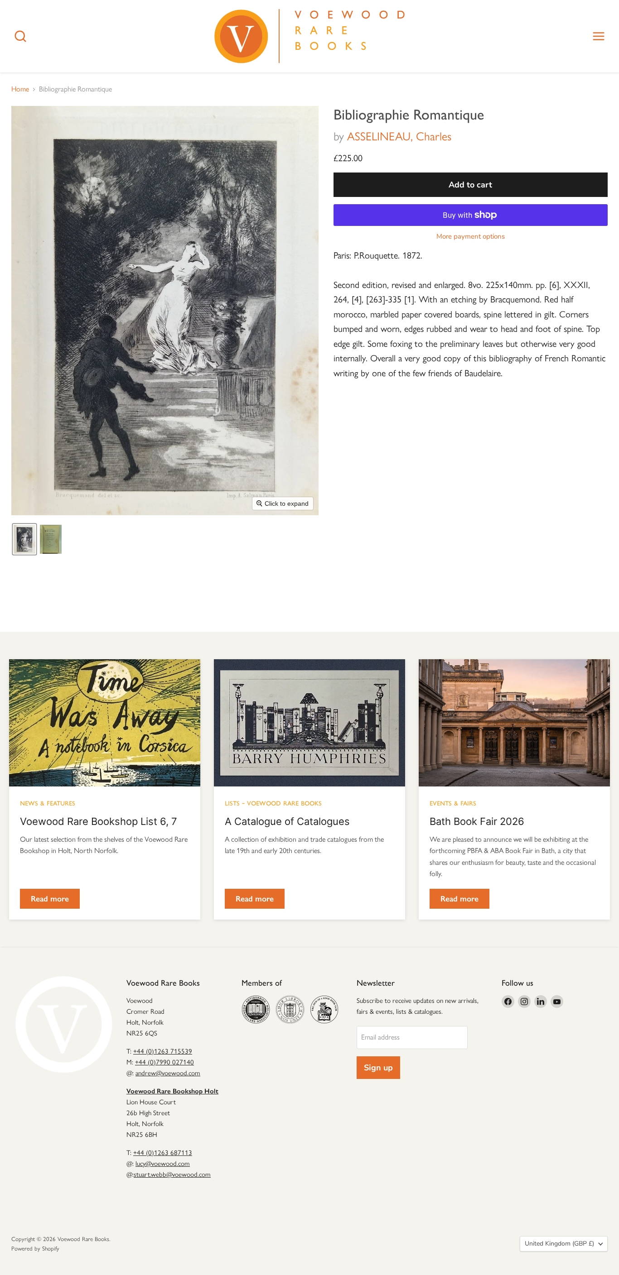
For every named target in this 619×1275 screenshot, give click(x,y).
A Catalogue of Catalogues (287, 821)
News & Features (47, 802)
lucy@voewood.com (162, 1164)
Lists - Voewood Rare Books (273, 802)
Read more (50, 899)
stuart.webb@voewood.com (172, 1174)
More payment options (470, 236)
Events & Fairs (453, 802)
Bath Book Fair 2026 (477, 821)
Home (20, 89)
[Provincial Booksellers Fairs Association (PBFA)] (324, 1009)
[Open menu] (598, 36)
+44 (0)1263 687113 (162, 1153)
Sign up (378, 1067)
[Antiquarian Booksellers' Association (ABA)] (256, 1009)
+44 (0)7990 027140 (164, 1062)
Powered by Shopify (35, 1248)
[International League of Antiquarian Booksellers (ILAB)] (290, 1009)
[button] (24, 539)
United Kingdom (559, 1243)
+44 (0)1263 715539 (162, 1051)
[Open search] (20, 36)
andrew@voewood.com (167, 1073)
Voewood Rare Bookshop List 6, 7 (98, 821)
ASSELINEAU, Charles (399, 136)
